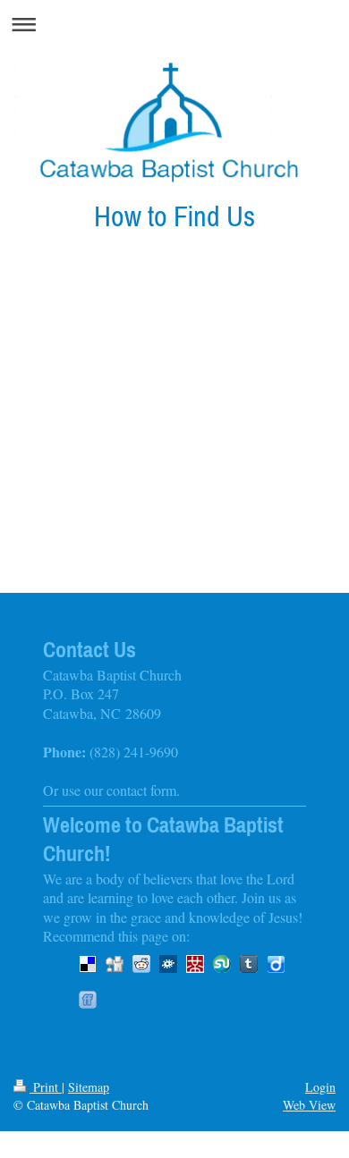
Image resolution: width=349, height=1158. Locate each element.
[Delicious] (88, 964)
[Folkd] (168, 964)
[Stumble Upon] (222, 964)
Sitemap (88, 1086)
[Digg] (114, 964)
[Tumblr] (249, 964)
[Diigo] (276, 964)
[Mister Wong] (195, 964)
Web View (309, 1104)
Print (46, 1086)
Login (320, 1086)
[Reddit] (141, 964)
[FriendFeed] (88, 1000)
